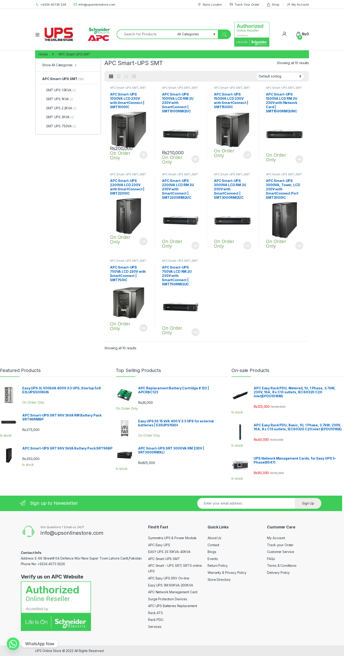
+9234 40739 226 (53, 4)
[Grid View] (111, 76)
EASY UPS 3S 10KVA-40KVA (169, 552)
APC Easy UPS (159, 545)
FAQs (271, 559)
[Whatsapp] (13, 644)
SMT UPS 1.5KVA (61, 90)
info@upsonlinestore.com (97, 4)
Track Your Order (247, 4)
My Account (300, 4)
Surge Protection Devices (167, 599)
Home (43, 54)
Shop (275, 4)
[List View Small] (134, 76)
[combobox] (146, 34)
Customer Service (280, 552)
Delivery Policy (278, 573)
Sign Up (308, 503)
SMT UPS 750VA (61, 126)
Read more (247, 155)
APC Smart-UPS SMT (124, 87)
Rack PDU (155, 620)
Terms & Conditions (281, 566)
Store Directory (219, 580)
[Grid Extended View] (119, 76)
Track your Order (280, 545)
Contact (213, 545)
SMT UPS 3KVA (60, 117)
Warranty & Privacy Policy (227, 573)
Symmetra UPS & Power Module (172, 538)
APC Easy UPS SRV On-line (168, 578)
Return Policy (217, 566)
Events (213, 559)
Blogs (212, 552)
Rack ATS (155, 613)
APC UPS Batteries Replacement (172, 606)
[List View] (126, 76)
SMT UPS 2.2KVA (61, 108)
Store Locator (212, 4)
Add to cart (143, 155)
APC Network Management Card (172, 592)
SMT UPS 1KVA (59, 99)
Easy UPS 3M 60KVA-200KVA (170, 585)
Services (154, 627)
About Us (214, 538)
